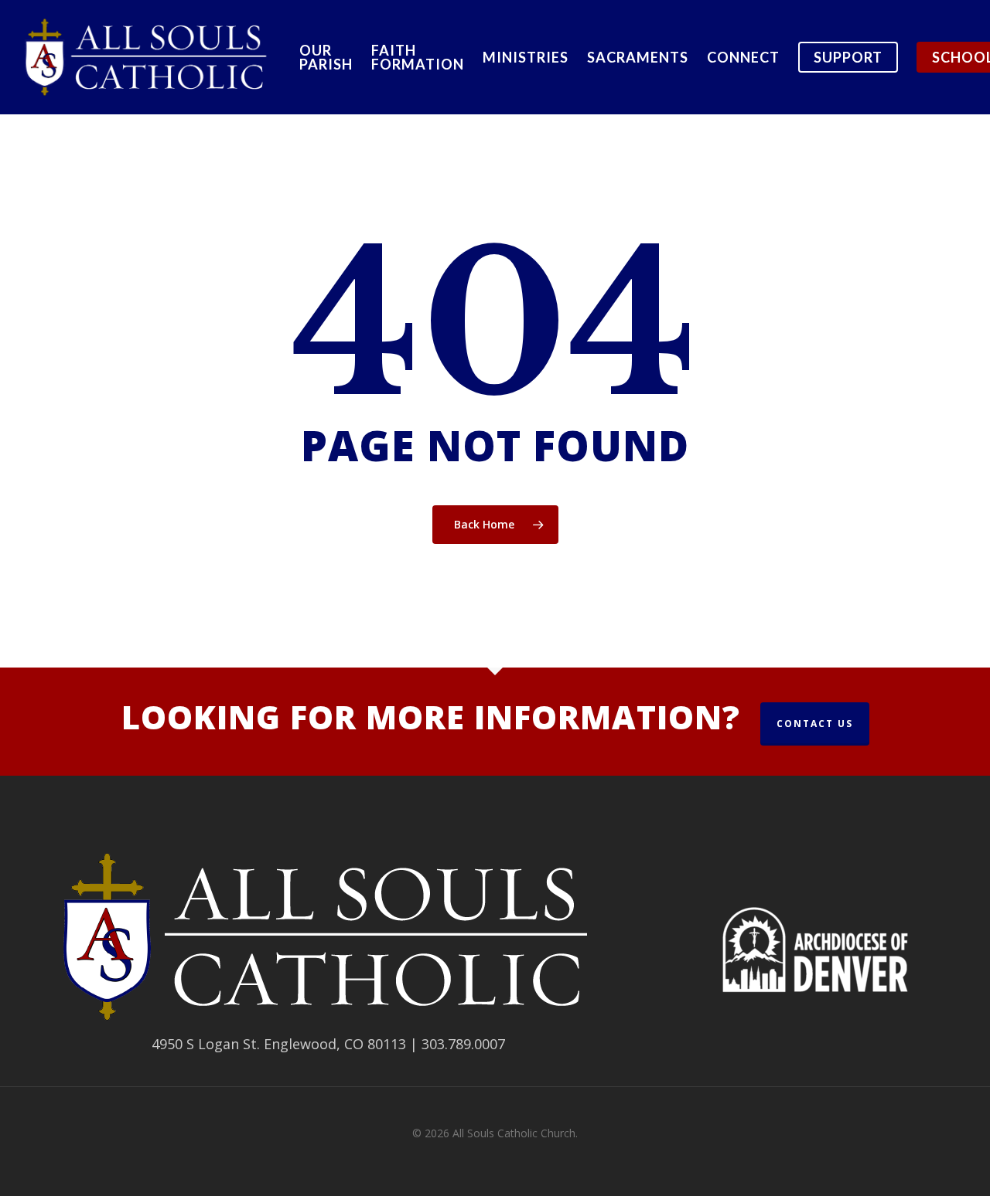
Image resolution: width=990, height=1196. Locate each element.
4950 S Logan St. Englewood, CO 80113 (279, 1044)
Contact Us (815, 723)
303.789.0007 (463, 1044)
